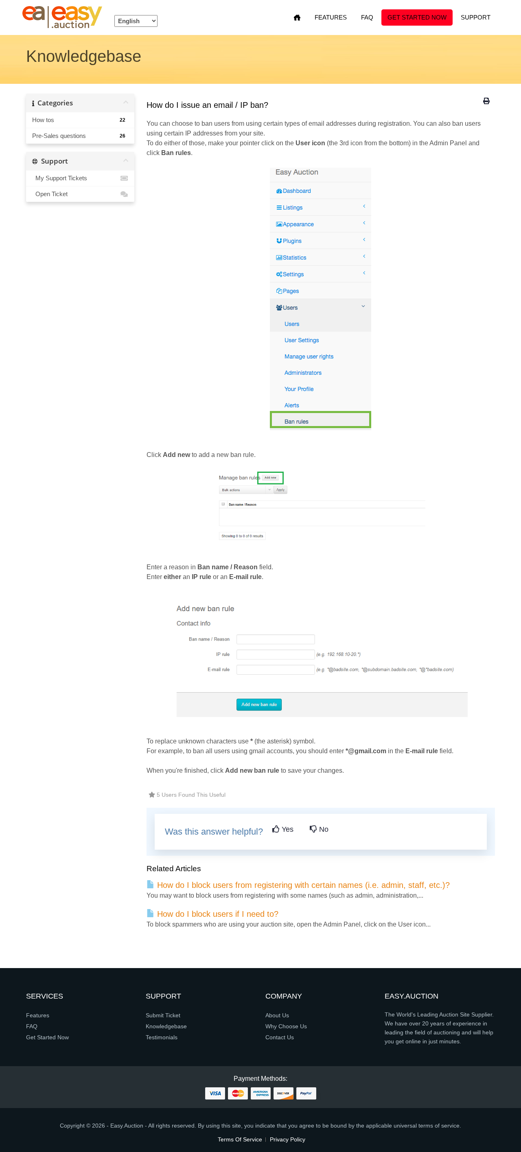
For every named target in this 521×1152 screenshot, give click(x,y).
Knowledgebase (166, 1026)
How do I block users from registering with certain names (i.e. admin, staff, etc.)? (302, 885)
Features (37, 1015)
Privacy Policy (287, 1140)
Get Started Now (417, 17)
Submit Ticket (163, 1015)
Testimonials (161, 1037)
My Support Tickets (59, 178)
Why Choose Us (286, 1026)
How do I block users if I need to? (216, 913)
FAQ (367, 17)
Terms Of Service (240, 1140)
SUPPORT (475, 17)
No (322, 829)
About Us (277, 1015)
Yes (286, 829)
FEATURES (331, 17)
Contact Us (279, 1037)
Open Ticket (50, 193)
